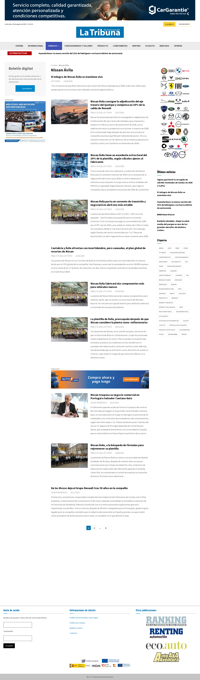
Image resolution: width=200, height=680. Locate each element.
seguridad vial (182, 312)
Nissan (174, 284)
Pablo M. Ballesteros (101, 112)
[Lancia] (164, 112)
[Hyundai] (171, 96)
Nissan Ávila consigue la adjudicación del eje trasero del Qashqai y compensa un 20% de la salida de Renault (117, 105)
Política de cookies (77, 623)
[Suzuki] (178, 150)
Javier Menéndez (98, 402)
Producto (102, 46)
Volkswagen (184, 330)
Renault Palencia (166, 303)
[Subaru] (171, 150)
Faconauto (176, 262)
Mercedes (163, 284)
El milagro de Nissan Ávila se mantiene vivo (77, 76)
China (185, 248)
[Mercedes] (178, 119)
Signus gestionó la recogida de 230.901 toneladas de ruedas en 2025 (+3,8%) (175, 182)
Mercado (164, 46)
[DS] (164, 89)
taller (185, 321)
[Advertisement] (100, 568)
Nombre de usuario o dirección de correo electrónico (25, 618)
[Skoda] (184, 142)
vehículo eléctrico (167, 330)
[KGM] (178, 104)
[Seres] (174, 142)
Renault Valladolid (167, 307)
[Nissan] (178, 127)
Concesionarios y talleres (78, 46)
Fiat (186, 262)
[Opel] (164, 134)
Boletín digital (21, 68)
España (19, 46)
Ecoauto (150, 46)
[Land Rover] (171, 112)
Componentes (120, 46)
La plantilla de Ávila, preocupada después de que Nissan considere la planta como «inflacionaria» (119, 320)
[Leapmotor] (178, 112)
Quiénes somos (76, 628)
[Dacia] (178, 81)
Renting (136, 46)
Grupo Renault (165, 275)
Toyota (162, 325)
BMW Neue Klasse (166, 214)
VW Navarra (172, 334)
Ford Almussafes (174, 266)
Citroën (162, 253)
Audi (169, 248)
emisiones (163, 262)
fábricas (162, 271)
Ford (161, 266)
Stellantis (163, 316)
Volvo (161, 334)
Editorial (56, 81)
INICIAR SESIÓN (184, 24)
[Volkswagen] (174, 157)
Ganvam (173, 271)
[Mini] (164, 127)
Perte (172, 293)
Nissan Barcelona (166, 289)
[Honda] (164, 96)
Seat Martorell (165, 312)
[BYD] (185, 73)
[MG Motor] (185, 119)
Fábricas (52, 46)
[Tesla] (185, 150)
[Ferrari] (171, 89)
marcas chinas (165, 280)
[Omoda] (185, 127)
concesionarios (181, 257)
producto (163, 298)
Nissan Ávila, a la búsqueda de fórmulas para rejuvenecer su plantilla (117, 446)
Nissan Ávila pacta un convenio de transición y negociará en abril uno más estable (118, 203)
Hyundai (179, 275)
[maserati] (164, 119)
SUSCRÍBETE (169, 24)
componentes (165, 257)
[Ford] (185, 89)
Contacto (73, 633)
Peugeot (182, 293)
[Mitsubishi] (171, 127)
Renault (175, 298)
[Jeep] (171, 104)
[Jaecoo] (185, 96)
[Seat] (165, 142)
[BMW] (178, 73)
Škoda (184, 334)
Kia (187, 275)
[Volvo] (182, 157)
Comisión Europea (177, 253)
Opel (180, 289)
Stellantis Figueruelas (169, 321)
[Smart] (164, 150)
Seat (181, 307)
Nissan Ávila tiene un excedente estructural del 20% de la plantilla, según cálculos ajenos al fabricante (118, 158)
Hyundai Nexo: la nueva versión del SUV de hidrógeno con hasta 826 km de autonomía (82, 53)
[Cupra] (171, 81)
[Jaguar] (163, 104)
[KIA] (185, 104)
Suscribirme (27, 88)
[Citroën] (164, 81)
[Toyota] (167, 157)
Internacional (35, 46)
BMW (177, 248)
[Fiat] (178, 89)
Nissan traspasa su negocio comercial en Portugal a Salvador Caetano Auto (114, 396)
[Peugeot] (171, 134)
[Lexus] (185, 112)
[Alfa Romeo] (164, 73)
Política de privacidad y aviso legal (84, 617)
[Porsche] (178, 134)
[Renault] (185, 134)
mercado (178, 280)
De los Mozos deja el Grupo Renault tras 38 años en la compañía (89, 488)
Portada (54, 65)
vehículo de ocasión (178, 325)
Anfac (161, 248)
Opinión (178, 46)
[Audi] (171, 73)
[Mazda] (171, 119)
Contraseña (8, 631)
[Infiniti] (178, 96)
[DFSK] (185, 81)
